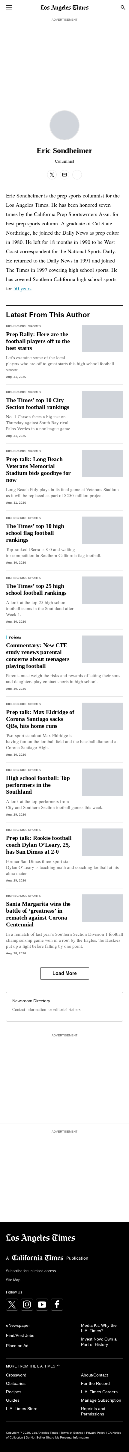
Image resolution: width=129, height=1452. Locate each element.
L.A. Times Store (22, 1408)
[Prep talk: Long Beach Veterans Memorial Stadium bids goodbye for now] (102, 463)
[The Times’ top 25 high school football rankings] (102, 590)
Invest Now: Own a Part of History (99, 1342)
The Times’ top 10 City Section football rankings (37, 403)
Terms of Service (72, 1432)
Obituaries (16, 1383)
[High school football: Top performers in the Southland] (102, 782)
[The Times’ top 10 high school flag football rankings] (102, 530)
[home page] (64, 7)
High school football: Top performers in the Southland (38, 785)
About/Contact (94, 1375)
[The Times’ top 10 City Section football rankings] (102, 404)
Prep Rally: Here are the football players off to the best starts (38, 341)
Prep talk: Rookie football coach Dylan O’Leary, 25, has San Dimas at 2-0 (39, 844)
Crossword (16, 1375)
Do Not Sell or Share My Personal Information (57, 1437)
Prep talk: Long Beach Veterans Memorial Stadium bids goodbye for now (38, 469)
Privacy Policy (95, 1432)
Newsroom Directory (31, 1000)
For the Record (95, 1383)
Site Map (13, 1280)
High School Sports (23, 326)
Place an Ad (17, 1345)
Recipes (13, 1391)
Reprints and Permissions (93, 1411)
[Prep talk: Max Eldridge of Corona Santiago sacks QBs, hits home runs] (102, 716)
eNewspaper (18, 1325)
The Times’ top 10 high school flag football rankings (35, 533)
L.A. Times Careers (99, 1391)
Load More (64, 973)
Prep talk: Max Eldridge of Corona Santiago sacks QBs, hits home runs (40, 719)
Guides (13, 1400)
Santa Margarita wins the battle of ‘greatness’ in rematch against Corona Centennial (38, 914)
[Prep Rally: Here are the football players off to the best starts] (102, 338)
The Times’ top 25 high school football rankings (36, 589)
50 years (23, 288)
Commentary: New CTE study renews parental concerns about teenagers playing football (38, 655)
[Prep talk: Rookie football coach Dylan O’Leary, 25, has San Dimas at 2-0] (102, 842)
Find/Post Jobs (20, 1335)
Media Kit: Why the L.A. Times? (99, 1328)
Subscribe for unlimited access (31, 1271)
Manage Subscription (101, 1400)
